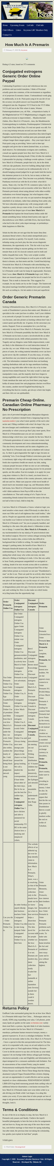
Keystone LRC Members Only (35, 30)
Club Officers (8, 30)
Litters (18, 30)
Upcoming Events (17, 25)
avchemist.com (36, 1023)
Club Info (40, 25)
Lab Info (30, 25)
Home (5, 25)
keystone (24, 50)
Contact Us (7, 34)
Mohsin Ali (37, 1162)
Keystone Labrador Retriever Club (30, 1159)
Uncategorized (20, 1147)
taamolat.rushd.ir (9, 421)
